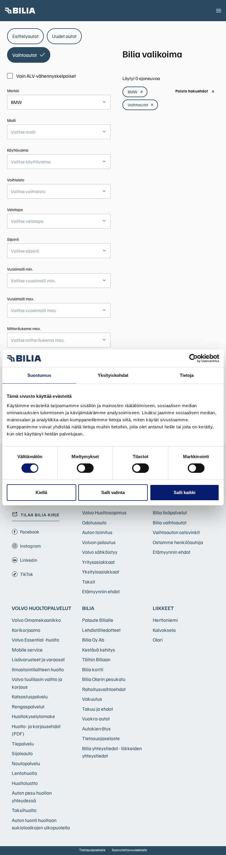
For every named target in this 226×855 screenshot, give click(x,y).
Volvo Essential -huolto (35, 640)
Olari (158, 640)
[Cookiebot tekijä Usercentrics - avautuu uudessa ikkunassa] (193, 358)
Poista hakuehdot (195, 91)
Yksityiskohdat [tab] (113, 375)
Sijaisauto (22, 753)
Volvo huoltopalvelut (41, 608)
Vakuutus (92, 699)
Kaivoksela (164, 630)
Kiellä (41, 492)
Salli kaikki (184, 492)
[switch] (85, 468)
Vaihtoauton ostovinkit (176, 532)
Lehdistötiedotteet (101, 630)
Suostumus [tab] (39, 375)
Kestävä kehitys (98, 650)
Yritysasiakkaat (98, 562)
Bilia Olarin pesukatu (103, 679)
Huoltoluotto (25, 783)
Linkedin (28, 560)
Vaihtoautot (141, 104)
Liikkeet (163, 608)
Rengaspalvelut (28, 706)
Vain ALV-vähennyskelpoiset (46, 76)
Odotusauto (94, 522)
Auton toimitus (97, 532)
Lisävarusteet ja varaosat (38, 659)
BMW (135, 91)
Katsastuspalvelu (30, 696)
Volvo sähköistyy (99, 552)
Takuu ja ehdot (97, 709)
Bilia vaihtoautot (170, 522)
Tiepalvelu (23, 743)
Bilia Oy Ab (93, 640)
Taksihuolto (24, 810)
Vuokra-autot (96, 718)
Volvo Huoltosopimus (104, 512)
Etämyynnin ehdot (101, 591)
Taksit (88, 582)
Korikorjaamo (26, 630)
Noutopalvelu (26, 763)
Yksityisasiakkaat (100, 572)
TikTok (26, 574)
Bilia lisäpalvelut (170, 512)
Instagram (30, 546)
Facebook (29, 532)
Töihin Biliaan (96, 659)
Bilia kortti (92, 669)
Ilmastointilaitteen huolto (38, 669)
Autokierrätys (96, 728)
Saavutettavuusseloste (129, 850)
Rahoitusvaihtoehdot (104, 689)
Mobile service (27, 650)
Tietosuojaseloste (101, 738)
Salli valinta (113, 492)
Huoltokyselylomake (33, 716)
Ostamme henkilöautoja (178, 542)
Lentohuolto (24, 773)
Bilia (88, 608)
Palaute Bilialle (97, 620)
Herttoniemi (165, 620)
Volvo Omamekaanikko (36, 620)
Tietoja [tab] (187, 375)
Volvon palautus (99, 542)
